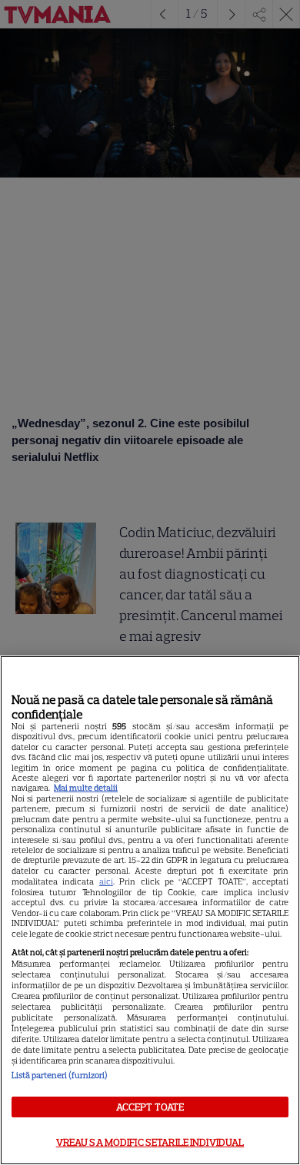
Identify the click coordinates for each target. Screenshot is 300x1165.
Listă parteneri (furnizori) (60, 1075)
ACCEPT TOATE (150, 1107)
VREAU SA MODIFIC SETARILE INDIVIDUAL (150, 1142)
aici (106, 881)
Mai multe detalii (86, 787)
